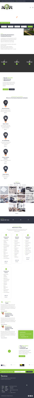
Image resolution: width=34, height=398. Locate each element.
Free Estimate (12, 89)
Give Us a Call (6, 89)
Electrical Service (5, 108)
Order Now (16, 261)
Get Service (30, 26)
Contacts (3, 391)
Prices (6, 390)
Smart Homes (5, 123)
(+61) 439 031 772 (24, 336)
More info (5, 112)
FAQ (2, 390)
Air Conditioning (5, 140)
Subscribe (30, 371)
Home (3, 386)
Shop (6, 387)
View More (16, 213)
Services (6, 389)
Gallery (6, 386)
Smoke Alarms (6, 174)
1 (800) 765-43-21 (13, 392)
